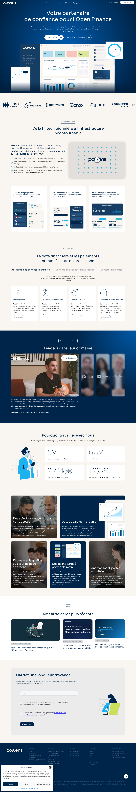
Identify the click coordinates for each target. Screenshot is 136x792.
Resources (93, 758)
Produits (49, 3)
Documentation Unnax (118, 753)
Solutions (58, 3)
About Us (92, 751)
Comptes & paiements (35, 763)
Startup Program (74, 753)
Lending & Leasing (53, 753)
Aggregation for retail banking (56, 751)
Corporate (92, 764)
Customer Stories (75, 751)
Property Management (54, 761)
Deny (27, 784)
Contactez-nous (127, 2)
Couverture (32, 753)
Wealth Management (54, 755)
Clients (67, 3)
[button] (50, 767)
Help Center (115, 755)
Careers (92, 760)
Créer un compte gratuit (118, 757)
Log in (116, 2)
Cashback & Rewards (53, 763)
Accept (10, 784)
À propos (76, 3)
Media (91, 753)
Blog (91, 755)
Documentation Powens (118, 751)
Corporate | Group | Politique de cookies (26, 788)
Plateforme (32, 751)
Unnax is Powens (94, 762)
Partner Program (74, 755)
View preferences (43, 784)
